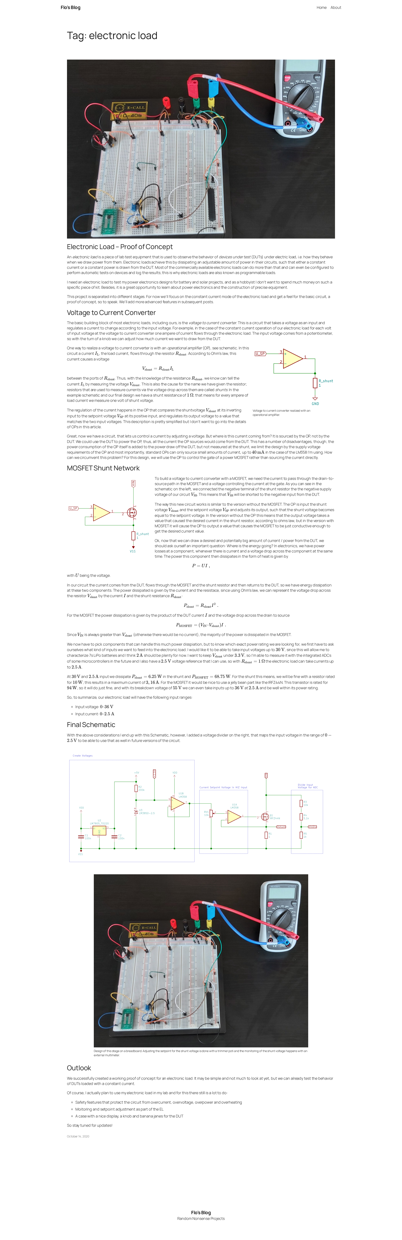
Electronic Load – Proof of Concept (120, 246)
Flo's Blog (70, 7)
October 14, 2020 (78, 1136)
